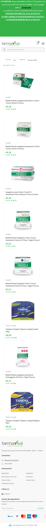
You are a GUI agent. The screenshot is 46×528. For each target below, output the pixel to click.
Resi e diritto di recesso (9, 476)
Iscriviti (40, 508)
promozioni (26, 7)
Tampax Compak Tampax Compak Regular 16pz (23, 421)
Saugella (8, 97)
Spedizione (5, 473)
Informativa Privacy (8, 483)
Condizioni (29, 476)
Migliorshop (24, 525)
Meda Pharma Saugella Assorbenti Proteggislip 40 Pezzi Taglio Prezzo (20, 376)
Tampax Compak (11, 325)
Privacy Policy (6, 480)
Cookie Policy (30, 480)
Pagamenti (29, 473)
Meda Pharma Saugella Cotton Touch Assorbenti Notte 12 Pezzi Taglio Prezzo (22, 284)
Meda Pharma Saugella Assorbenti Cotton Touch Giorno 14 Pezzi (23, 147)
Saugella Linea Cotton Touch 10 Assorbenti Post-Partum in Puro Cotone (22, 193)
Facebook (6, 494)
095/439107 (8, 463)
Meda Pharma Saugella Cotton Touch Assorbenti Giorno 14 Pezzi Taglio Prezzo (23, 239)
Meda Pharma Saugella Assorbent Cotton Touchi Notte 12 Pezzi (22, 101)
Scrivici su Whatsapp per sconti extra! (23, 39)
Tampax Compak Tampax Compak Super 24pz (22, 330)
